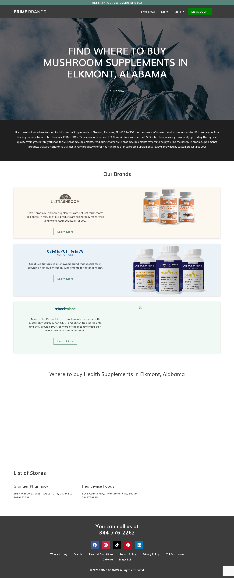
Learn (164, 11)
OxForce (108, 559)
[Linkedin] (139, 545)
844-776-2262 (117, 532)
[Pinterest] (128, 545)
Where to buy (58, 554)
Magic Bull (125, 559)
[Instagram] (106, 545)
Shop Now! (148, 11)
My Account (200, 11)
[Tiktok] (117, 545)
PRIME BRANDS (109, 570)
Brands (78, 554)
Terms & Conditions (101, 554)
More (177, 11)
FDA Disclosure (175, 554)
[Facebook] (95, 545)
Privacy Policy (150, 554)
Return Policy (128, 554)
